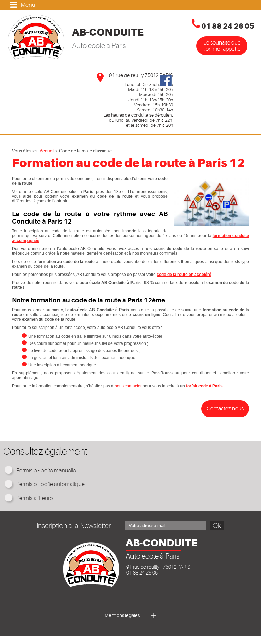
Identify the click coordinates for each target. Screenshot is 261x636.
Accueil (47, 150)
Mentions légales (123, 615)
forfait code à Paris (204, 386)
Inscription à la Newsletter (74, 526)
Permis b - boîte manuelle (46, 470)
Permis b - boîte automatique (50, 484)
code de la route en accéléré (184, 274)
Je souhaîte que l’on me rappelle (222, 46)
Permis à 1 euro (34, 498)
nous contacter (128, 386)
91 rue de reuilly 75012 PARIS (141, 75)
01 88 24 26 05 (227, 26)
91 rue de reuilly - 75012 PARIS (158, 567)
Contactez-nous (225, 409)
